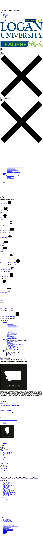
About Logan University (7, 482)
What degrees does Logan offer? (8, 521)
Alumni (4, 185)
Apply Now (9, 153)
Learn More (2, 12)
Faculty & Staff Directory (7, 506)
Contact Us (5, 503)
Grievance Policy (6, 495)
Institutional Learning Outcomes (8, 485)
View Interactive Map (4, 470)
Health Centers (5, 14)
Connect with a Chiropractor (12, 333)
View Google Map (3, 468)
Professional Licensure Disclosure (9, 494)
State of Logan (5, 488)
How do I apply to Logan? (7, 520)
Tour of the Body (6, 512)
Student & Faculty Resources (8, 183)
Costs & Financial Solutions (12, 334)
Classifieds (5, 359)
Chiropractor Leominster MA (7, 412)
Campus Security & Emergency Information (10, 526)
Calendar (4, 16)
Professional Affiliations (11, 169)
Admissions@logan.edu (7, 475)
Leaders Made (9, 171)
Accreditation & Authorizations (12, 170)
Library (4, 509)
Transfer (8, 335)
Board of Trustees (6, 487)
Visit (3, 181)
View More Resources (4, 320)
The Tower (9, 177)
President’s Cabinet (6, 486)
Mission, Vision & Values (7, 483)
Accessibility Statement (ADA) (8, 525)
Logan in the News (10, 178)
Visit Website (2, 450)
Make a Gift (5, 186)
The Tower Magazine (6, 513)
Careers (4, 502)
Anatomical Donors (6, 500)
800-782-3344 (5, 474)
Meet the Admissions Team (12, 338)
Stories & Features (10, 176)
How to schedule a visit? (7, 519)
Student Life (9, 165)
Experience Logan (10, 336)
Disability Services (6, 528)
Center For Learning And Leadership (9, 492)
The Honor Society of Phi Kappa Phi (13, 172)
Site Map (4, 533)
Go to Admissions (10, 152)
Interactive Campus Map (7, 508)
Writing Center (5, 514)
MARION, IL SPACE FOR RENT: (8, 440)
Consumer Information (7, 527)
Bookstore (4, 501)
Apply (4, 182)
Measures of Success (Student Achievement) (15, 167)
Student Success (10, 166)
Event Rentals (5, 15)
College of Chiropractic (12, 147)
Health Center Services (7, 507)
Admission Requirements (11, 337)
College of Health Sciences (13, 148)
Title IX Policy (5, 531)
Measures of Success (6, 491)
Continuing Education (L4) (7, 184)
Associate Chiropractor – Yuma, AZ (8, 420)
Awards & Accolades (11, 168)
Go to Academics (10, 146)
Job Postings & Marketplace (8, 529)
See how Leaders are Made (12, 164)
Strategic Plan (5, 484)
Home (1, 359)
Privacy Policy (5, 532)
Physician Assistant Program (13, 149)
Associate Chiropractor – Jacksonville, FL (10, 405)
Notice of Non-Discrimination (8, 530)
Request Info (5, 180)
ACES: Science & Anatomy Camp (9, 499)
